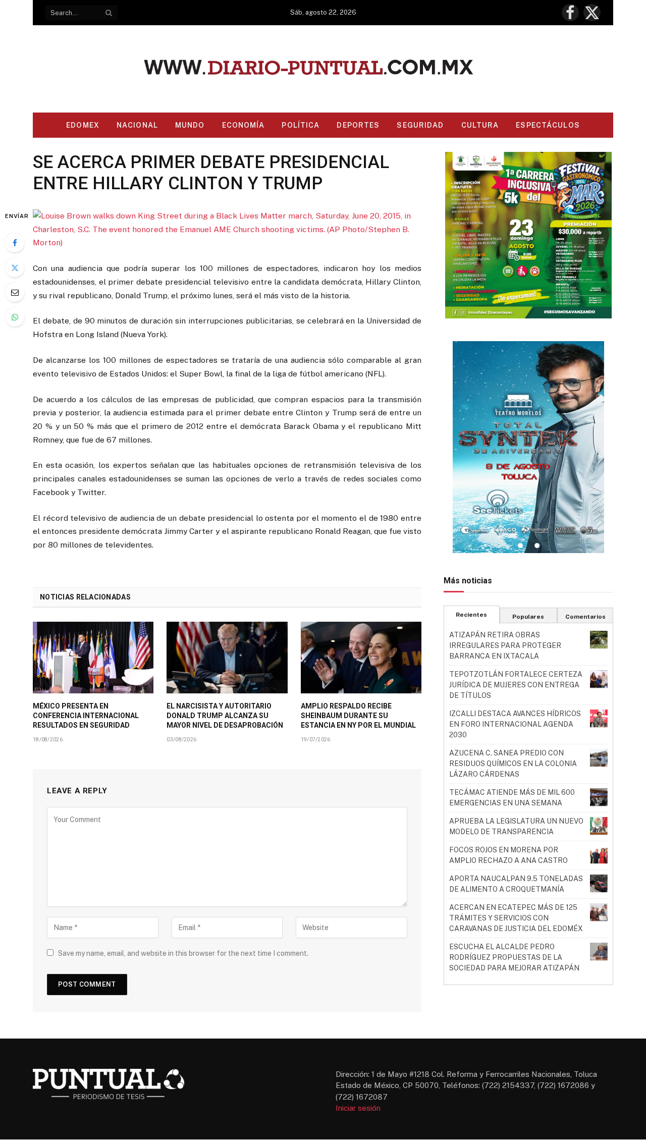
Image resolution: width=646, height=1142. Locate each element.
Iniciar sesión (358, 1108)
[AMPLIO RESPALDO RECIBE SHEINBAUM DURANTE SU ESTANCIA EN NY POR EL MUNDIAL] (361, 657)
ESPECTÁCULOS (547, 125)
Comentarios (585, 616)
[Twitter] (14, 267)
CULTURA (480, 125)
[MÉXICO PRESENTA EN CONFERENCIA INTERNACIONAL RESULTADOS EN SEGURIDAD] (93, 657)
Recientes (471, 614)
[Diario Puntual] (323, 69)
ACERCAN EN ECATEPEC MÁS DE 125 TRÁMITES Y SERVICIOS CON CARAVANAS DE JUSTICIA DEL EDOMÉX (516, 918)
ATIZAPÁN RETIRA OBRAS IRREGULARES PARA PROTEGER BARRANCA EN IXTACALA (505, 645)
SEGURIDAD (420, 125)
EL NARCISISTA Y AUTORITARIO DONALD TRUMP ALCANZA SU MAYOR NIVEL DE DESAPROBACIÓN (225, 715)
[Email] (14, 292)
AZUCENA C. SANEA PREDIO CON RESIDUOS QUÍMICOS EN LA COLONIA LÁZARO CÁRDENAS (513, 763)
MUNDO (190, 125)
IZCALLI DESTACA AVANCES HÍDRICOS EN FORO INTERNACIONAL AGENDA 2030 (515, 724)
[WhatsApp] (14, 317)
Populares (528, 616)
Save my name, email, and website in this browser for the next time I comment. (183, 953)
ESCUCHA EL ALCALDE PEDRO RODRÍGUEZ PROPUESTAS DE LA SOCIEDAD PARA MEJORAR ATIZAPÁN (514, 957)
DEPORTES (358, 125)
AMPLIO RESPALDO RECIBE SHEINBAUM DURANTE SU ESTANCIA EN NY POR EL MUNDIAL (358, 715)
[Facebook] (14, 242)
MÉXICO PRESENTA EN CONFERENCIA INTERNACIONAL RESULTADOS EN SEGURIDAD (86, 715)
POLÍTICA (300, 125)
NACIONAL (137, 125)
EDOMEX (82, 125)
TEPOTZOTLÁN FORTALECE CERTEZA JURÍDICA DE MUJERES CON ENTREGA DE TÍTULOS (515, 684)
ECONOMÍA (243, 125)
